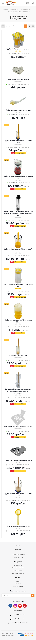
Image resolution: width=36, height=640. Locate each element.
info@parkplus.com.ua (19, 618)
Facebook (10, 606)
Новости (18, 549)
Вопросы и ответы (18, 568)
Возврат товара (18, 586)
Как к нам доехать (18, 573)
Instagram (15, 606)
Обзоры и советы (18, 570)
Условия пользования (18, 554)
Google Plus (25, 606)
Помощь (18, 577)
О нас (18, 546)
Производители (18, 565)
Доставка (18, 583)
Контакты (18, 552)
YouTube (20, 606)
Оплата (18, 581)
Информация (18, 562)
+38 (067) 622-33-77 (19, 614)
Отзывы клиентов (18, 557)
